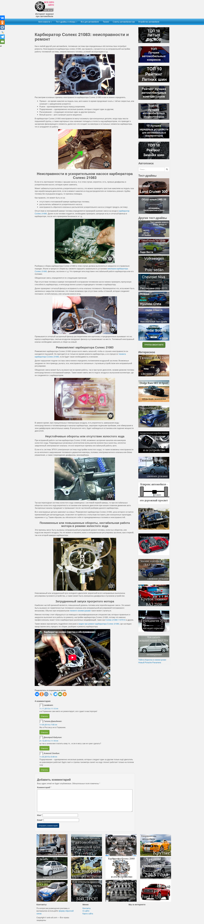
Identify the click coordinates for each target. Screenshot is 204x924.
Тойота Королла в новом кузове (152, 659)
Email (40, 820)
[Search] (167, 169)
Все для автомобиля (90, 21)
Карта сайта (88, 913)
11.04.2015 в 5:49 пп (48, 756)
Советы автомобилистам (124, 21)
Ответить (44, 716)
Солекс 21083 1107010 (115, 619)
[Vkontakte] (37, 694)
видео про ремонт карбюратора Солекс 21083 (99, 623)
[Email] (60, 694)
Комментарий (44, 787)
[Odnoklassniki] (42, 694)
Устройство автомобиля (148, 21)
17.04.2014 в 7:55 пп (48, 724)
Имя (39, 815)
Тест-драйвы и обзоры (65, 21)
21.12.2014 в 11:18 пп (48, 740)
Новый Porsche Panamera (149, 662)
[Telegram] (55, 694)
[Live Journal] (51, 694)
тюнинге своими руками (80, 610)
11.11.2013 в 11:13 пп (48, 708)
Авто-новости (44, 21)
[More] (65, 694)
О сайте (86, 910)
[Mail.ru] (46, 694)
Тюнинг (105, 21)
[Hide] (1, 46)
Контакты (87, 908)
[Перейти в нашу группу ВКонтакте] (154, 344)
